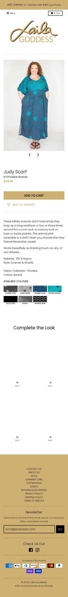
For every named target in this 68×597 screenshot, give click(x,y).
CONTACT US (34, 468)
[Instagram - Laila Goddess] (37, 550)
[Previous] (30, 155)
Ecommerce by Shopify (39, 585)
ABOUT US (34, 472)
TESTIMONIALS (34, 483)
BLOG (34, 475)
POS (17, 585)
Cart (57, 13)
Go (60, 529)
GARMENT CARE (34, 479)
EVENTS (34, 486)
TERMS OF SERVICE (34, 500)
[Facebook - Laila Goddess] (31, 550)
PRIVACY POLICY (34, 493)
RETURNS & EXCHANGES (34, 490)
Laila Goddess (38, 582)
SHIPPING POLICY (34, 497)
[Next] (38, 155)
